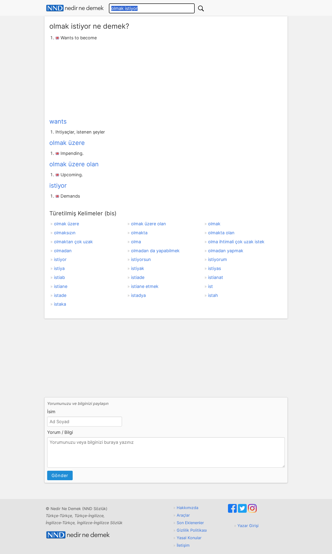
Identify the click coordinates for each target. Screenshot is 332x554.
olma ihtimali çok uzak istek (236, 241)
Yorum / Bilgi (60, 432)
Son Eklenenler (190, 522)
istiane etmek (144, 286)
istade (60, 295)
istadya (138, 295)
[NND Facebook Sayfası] (233, 511)
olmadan (63, 250)
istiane (60, 286)
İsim (51, 411)
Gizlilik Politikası (192, 530)
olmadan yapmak (225, 250)
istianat (215, 277)
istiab (59, 277)
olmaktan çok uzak (73, 241)
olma (136, 241)
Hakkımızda (187, 507)
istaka (60, 304)
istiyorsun (141, 259)
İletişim (183, 545)
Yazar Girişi (248, 525)
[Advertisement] (166, 78)
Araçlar (183, 515)
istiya (59, 268)
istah (213, 295)
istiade (137, 277)
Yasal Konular (189, 537)
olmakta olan (221, 232)
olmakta (139, 232)
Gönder (60, 475)
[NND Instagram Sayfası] (252, 511)
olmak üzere (67, 142)
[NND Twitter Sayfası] (243, 511)
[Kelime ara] (201, 8)
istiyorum (217, 259)
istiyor (58, 185)
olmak (214, 223)
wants (58, 121)
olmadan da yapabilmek (155, 250)
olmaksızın (65, 232)
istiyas (214, 268)
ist (210, 286)
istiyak (137, 268)
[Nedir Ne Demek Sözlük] (75, 8)
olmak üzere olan (74, 164)
